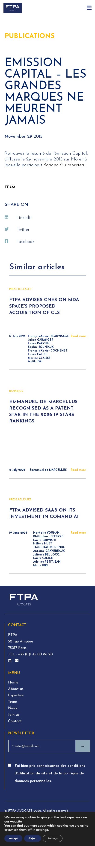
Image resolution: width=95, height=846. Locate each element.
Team (12, 702)
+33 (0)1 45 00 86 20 (35, 654)
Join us (13, 715)
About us (16, 689)
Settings (53, 838)
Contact (15, 721)
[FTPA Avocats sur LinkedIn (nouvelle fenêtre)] (10, 661)
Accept (13, 838)
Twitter (23, 230)
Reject (32, 838)
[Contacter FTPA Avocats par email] (16, 661)
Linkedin (24, 218)
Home (13, 682)
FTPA (12, 635)
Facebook (25, 242)
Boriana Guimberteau (65, 165)
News (12, 708)
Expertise (16, 695)
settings (42, 830)
